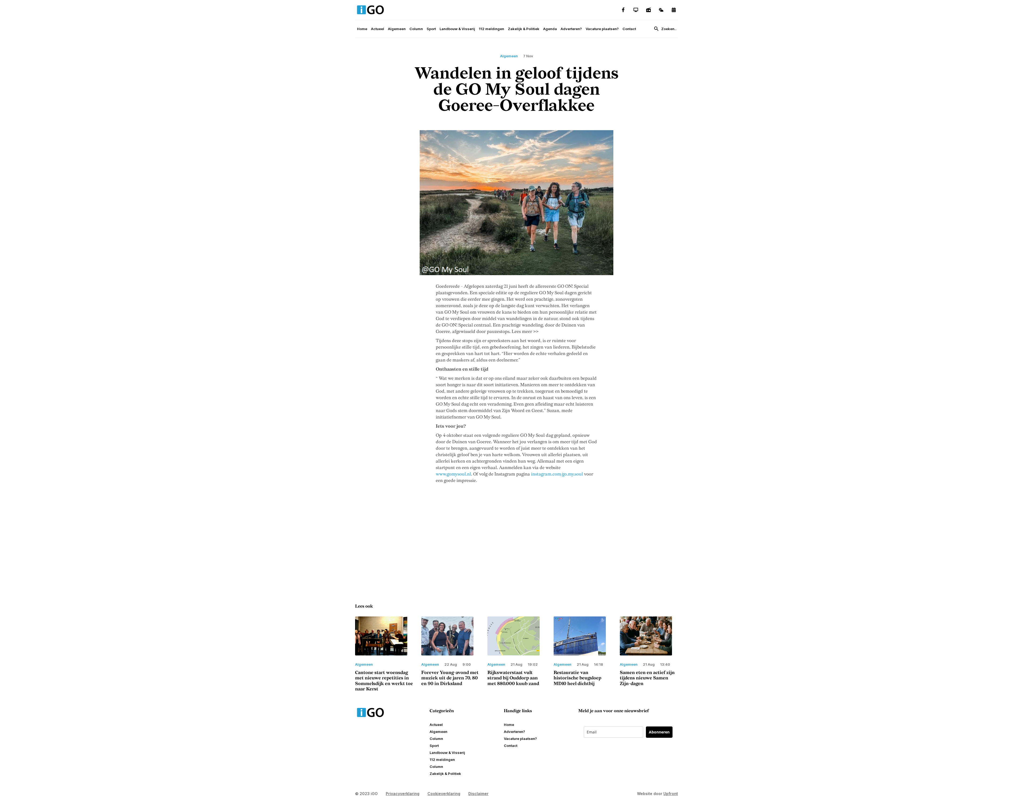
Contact (629, 29)
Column (416, 29)
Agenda (550, 29)
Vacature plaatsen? (602, 29)
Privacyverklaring (402, 793)
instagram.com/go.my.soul (557, 474)
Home (362, 29)
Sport (431, 29)
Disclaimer (478, 793)
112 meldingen (491, 29)
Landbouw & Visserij (457, 29)
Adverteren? (571, 29)
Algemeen (397, 29)
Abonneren (659, 732)
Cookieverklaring (443, 793)
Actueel (377, 29)
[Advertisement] (516, 538)
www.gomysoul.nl (453, 474)
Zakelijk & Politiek (523, 29)
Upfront (670, 793)
